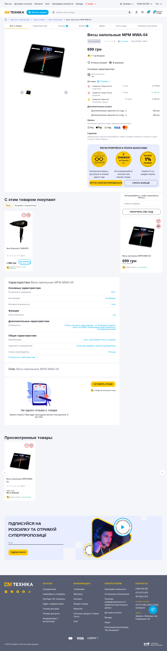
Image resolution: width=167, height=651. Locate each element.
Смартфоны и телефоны (54, 594)
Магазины (78, 594)
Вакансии (78, 609)
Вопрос (83, 26)
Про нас (8, 4)
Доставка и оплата (113, 613)
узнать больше (141, 183)
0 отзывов (124, 41)
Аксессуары (121, 26)
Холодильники (49, 589)
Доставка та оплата (23, 4)
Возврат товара (81, 604)
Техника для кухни (51, 614)
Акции (107, 622)
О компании (79, 589)
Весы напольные (55, 20)
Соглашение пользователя (117, 594)
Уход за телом (39, 20)
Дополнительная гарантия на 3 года (107, 115)
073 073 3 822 (142, 593)
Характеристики (40, 26)
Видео (102, 26)
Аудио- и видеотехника (53, 604)
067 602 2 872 (142, 596)
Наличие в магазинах (147, 26)
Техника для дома (51, 609)
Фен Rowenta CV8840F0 (17, 248)
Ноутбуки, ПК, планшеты (54, 599)
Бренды (79, 4)
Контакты (38, 4)
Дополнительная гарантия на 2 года (107, 111)
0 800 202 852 (143, 4)
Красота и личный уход (20, 20)
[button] (22, 92)
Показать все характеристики (21, 357)
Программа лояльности (62, 4)
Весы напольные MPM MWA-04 (19, 480)
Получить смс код (141, 212)
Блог (47, 4)
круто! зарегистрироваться (106, 183)
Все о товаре (16, 26)
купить (26, 262)
